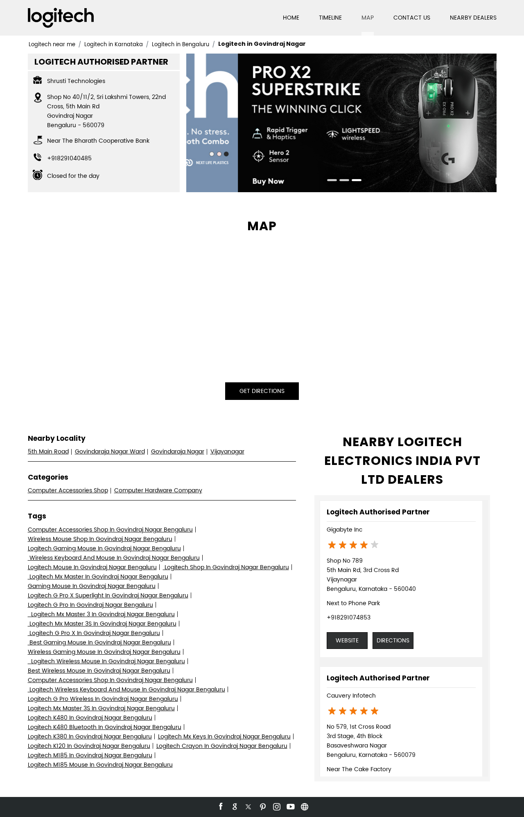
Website (347, 640)
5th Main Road (48, 451)
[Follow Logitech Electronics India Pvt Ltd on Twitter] (248, 805)
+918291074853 (348, 617)
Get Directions (262, 391)
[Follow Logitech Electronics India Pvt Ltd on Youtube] (290, 805)
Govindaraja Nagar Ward (110, 451)
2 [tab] (341, 181)
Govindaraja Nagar (177, 451)
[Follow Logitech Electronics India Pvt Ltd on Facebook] (220, 805)
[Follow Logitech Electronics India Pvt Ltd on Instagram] (276, 805)
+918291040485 (69, 158)
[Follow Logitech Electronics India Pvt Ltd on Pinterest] (262, 805)
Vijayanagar (227, 451)
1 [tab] (329, 181)
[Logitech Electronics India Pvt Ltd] (61, 18)
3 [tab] (354, 181)
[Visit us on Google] (234, 805)
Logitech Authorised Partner (378, 512)
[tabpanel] (341, 123)
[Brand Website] (304, 805)
